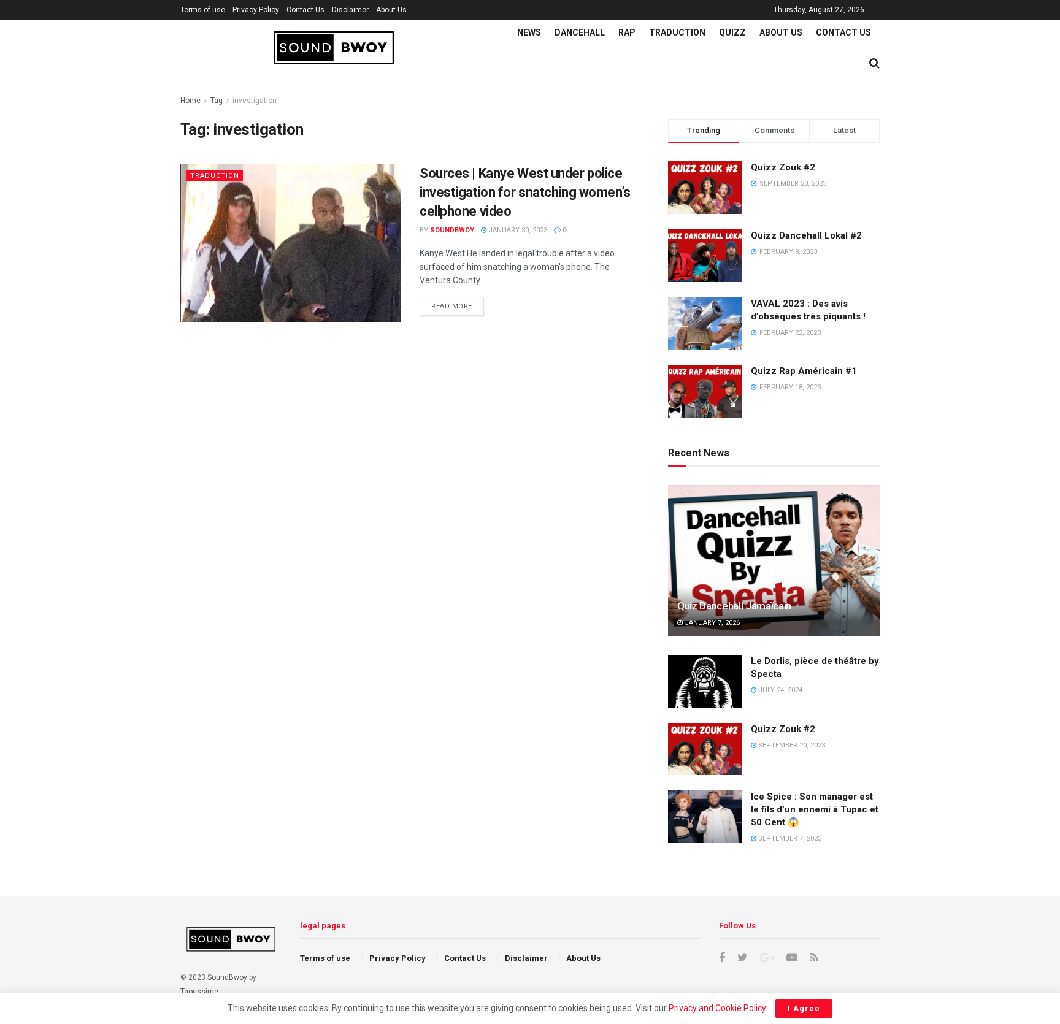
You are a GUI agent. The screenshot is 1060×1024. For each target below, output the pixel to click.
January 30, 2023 (516, 230)
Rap (627, 32)
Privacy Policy (255, 10)
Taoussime (199, 991)
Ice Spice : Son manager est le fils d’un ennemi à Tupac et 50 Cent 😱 (814, 809)
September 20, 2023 (790, 745)
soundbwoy (452, 230)
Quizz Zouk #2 (783, 167)
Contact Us (305, 10)
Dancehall (580, 32)
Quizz (732, 32)
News (529, 32)
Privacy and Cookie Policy (717, 1008)
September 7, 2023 (788, 839)
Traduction (677, 32)
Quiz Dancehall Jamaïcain (734, 606)
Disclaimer (350, 10)
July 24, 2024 (779, 690)
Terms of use (202, 10)
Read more (451, 306)
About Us (391, 10)
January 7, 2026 (711, 623)
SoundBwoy (227, 977)
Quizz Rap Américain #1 (804, 370)
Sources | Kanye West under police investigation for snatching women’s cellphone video (525, 192)
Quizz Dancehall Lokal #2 (806, 235)
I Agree (804, 1008)
